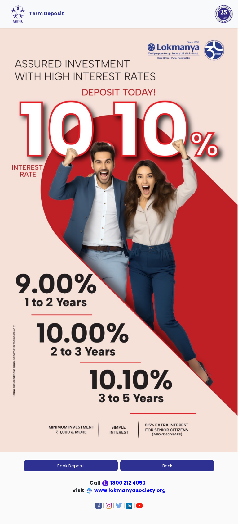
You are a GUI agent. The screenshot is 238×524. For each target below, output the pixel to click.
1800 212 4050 (127, 482)
